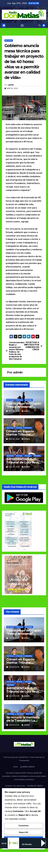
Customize (23, 825)
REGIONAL (28, 400)
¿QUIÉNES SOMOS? (27, 767)
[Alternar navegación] (22, 25)
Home (15, 767)
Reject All (23, 832)
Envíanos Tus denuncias (15, 786)
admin (11, 85)
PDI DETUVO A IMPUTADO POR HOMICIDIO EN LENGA (31, 346)
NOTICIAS (8, 40)
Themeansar (24, 760)
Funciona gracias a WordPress (16, 757)
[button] (40, 25)
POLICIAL (19, 428)
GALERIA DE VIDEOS (35, 786)
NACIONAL (10, 714)
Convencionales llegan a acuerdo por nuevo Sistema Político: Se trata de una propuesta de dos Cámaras (16, 350)
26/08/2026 (14, 638)
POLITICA (19, 400)
